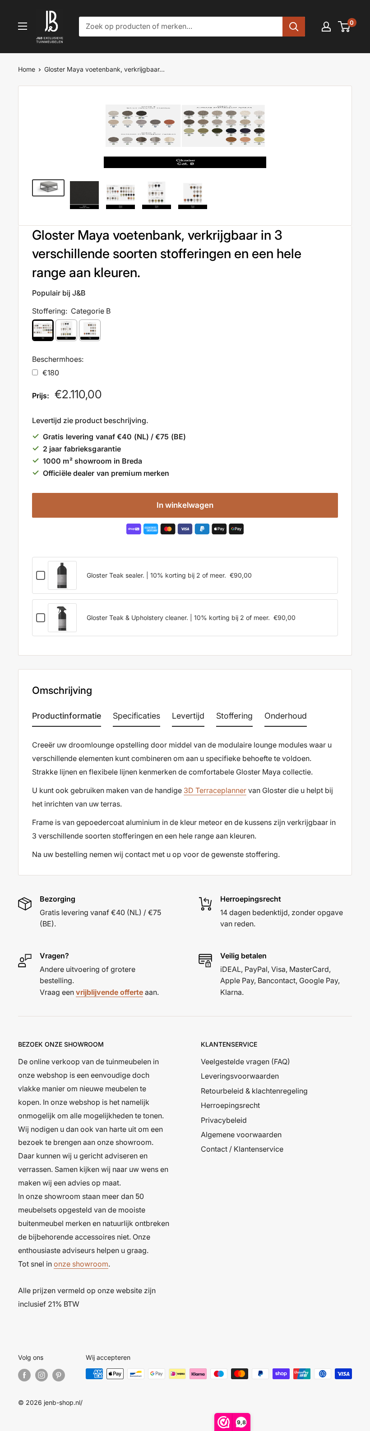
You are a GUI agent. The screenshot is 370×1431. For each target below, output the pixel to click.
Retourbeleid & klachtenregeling (254, 1090)
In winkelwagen (185, 505)
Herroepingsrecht (230, 1105)
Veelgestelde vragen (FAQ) (245, 1061)
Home (26, 69)
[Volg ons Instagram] (41, 1374)
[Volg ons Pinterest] (58, 1374)
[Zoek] (293, 26)
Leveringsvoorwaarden (240, 1075)
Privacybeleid (224, 1120)
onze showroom (81, 1263)
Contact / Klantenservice (242, 1148)
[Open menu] (22, 26)
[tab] (66, 717)
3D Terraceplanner (215, 790)
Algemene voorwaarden (241, 1134)
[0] (344, 26)
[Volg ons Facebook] (24, 1374)
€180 (50, 372)
